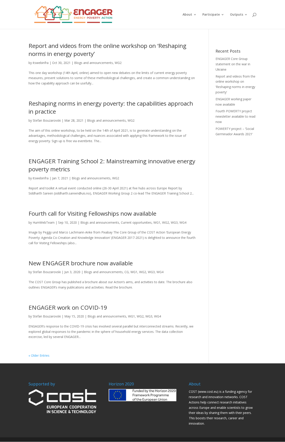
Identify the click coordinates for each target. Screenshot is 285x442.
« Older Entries (38, 355)
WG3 (174, 222)
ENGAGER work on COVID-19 (67, 307)
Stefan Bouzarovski (47, 120)
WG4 (182, 222)
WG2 (118, 63)
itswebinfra (41, 63)
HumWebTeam (44, 222)
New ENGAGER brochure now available (80, 263)
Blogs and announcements (93, 63)
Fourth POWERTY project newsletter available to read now (235, 116)
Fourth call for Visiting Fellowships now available (92, 213)
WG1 (156, 222)
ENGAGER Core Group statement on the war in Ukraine (233, 64)
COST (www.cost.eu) (203, 391)
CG (126, 272)
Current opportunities (136, 222)
